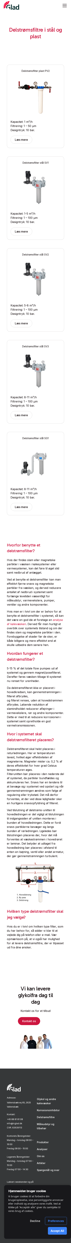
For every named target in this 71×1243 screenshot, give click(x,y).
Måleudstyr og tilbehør (45, 1126)
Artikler (41, 1163)
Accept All (57, 1231)
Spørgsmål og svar (48, 1170)
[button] (63, 5)
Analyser (42, 1149)
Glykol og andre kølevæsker (46, 1101)
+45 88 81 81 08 (15, 1119)
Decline (35, 1221)
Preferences (56, 1221)
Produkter (43, 1142)
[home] (11, 5)
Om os (40, 1156)
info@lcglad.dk (14, 1123)
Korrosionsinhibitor (48, 1110)
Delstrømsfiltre (46, 1117)
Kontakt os (29, 1021)
